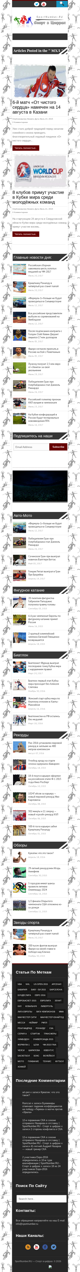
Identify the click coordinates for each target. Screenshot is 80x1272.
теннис (47, 1061)
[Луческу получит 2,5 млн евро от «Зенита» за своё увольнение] (19, 368)
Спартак (35, 1034)
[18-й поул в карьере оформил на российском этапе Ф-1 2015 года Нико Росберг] (19, 779)
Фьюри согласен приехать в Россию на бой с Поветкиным (44, 350)
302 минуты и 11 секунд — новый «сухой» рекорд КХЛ (43, 813)
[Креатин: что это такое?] (19, 857)
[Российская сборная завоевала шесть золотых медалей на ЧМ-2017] (19, 269)
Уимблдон (23, 1039)
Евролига (45, 1000)
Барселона (56, 989)
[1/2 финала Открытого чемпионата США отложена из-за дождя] (19, 905)
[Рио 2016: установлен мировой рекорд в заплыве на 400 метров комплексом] (19, 747)
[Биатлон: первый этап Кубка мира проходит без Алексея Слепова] (19, 684)
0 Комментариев (20, 122)
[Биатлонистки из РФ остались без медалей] (19, 720)
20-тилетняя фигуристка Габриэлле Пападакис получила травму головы (41, 601)
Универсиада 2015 (43, 1039)
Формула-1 (24, 1045)
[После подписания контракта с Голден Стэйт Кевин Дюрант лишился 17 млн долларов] (19, 335)
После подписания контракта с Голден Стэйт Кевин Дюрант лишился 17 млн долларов (45, 334)
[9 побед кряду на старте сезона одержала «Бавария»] (19, 764)
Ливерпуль (47, 1006)
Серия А (22, 1034)
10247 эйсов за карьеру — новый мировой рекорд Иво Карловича (43, 796)
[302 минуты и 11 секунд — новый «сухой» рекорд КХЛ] (19, 815)
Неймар (33, 1023)
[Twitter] (54, 1249)
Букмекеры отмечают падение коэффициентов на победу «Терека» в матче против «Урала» (42, 1108)
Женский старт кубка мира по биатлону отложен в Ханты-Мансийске (44, 701)
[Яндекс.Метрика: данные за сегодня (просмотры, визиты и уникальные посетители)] (57, 1268)
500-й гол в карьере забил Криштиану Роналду (42, 828)
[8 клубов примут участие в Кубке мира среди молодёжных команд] (39, 171)
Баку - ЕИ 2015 (38, 989)
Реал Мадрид (25, 1028)
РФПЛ (44, 1023)
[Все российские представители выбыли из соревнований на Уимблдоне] (19, 317)
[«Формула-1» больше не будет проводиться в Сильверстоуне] (19, 302)
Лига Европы (25, 1012)
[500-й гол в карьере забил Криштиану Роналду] (19, 830)
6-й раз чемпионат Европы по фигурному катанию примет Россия (44, 619)
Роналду (40, 1028)
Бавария (22, 989)
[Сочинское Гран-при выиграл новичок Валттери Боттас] (19, 560)
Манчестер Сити (27, 1017)
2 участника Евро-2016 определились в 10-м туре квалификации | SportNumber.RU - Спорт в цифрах (41, 1162)
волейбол (49, 1056)
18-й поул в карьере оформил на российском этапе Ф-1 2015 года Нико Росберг (44, 779)
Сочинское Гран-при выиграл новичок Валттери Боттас (44, 558)
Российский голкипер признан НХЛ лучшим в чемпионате (44, 401)
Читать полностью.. (26, 148)
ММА (61, 1012)
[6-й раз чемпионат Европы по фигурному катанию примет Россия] (19, 620)
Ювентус (49, 1050)
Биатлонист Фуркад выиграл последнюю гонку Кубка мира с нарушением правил (44, 666)
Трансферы (50, 1034)
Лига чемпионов (45, 1012)
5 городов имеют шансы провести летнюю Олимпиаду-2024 (41, 886)
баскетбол (24, 1056)
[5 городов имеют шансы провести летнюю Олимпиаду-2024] (19, 887)
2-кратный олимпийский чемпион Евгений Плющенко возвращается (43, 637)
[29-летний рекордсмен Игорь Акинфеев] (19, 872)
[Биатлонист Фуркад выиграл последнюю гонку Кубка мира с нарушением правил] (19, 667)
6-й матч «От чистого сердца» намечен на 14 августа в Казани (36, 107)
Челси (21, 1050)
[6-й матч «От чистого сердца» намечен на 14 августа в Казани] (39, 81)
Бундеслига (24, 995)
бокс (36, 1056)
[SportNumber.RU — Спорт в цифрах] (39, 21)
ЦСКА (36, 1045)
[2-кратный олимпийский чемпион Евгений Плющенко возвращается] (19, 637)
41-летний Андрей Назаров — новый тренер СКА (41, 1148)
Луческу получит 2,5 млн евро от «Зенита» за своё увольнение (44, 367)
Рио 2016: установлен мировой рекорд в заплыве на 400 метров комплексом (45, 746)
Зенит (58, 1000)
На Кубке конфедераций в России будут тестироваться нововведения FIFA (43, 418)
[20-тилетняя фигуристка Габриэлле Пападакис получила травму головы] (19, 602)
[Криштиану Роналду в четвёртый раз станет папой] (19, 287)
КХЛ (19, 1006)
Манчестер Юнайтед (52, 1017)
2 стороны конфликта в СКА (47, 1129)
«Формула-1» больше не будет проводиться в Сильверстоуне (45, 300)
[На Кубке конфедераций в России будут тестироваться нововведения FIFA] (19, 418)
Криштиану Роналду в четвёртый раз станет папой (43, 284)
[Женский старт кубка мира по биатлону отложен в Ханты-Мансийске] (19, 702)
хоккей (22, 1067)
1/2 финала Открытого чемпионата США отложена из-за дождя (45, 904)
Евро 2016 (40, 995)
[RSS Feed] (28, 1249)
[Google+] (36, 1249)
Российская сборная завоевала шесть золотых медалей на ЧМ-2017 (42, 268)
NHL (28, 984)
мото (21, 1061)
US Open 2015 (41, 984)
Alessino (30, 119)
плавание (33, 1061)
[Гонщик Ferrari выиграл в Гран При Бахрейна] (19, 575)
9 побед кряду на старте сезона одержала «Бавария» (44, 762)
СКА (51, 1028)
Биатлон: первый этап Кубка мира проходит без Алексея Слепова (43, 684)
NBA (20, 984)
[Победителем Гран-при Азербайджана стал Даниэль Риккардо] (19, 385)
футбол (59, 1061)
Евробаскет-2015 (27, 1000)
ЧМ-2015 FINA (49, 1045)
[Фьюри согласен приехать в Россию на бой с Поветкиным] (19, 352)
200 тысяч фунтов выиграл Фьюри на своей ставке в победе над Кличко (42, 949)
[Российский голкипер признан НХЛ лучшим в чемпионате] (19, 403)
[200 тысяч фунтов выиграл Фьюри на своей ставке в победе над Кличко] (19, 949)
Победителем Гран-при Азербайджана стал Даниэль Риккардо (44, 385)
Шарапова (34, 1050)
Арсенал (56, 984)
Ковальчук (31, 1006)
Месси (21, 1023)
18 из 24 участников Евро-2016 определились (41, 1169)
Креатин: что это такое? (41, 853)
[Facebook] (45, 1249)
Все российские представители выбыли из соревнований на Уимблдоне (45, 316)
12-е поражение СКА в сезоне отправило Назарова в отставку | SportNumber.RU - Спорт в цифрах (41, 1123)
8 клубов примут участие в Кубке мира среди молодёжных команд (38, 197)
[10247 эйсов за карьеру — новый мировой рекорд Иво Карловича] (19, 797)
